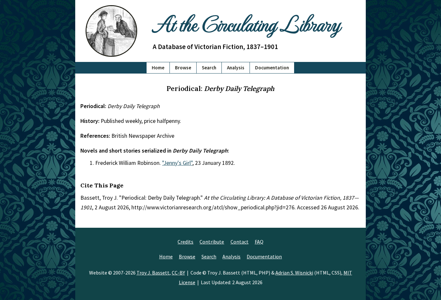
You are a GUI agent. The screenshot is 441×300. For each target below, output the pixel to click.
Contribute (212, 241)
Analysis (235, 68)
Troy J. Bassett (153, 272)
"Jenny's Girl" (177, 162)
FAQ (259, 241)
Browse (183, 68)
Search (209, 68)
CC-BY (178, 272)
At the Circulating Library (246, 23)
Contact (240, 241)
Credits (185, 241)
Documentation (272, 68)
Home (158, 68)
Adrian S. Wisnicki (294, 272)
